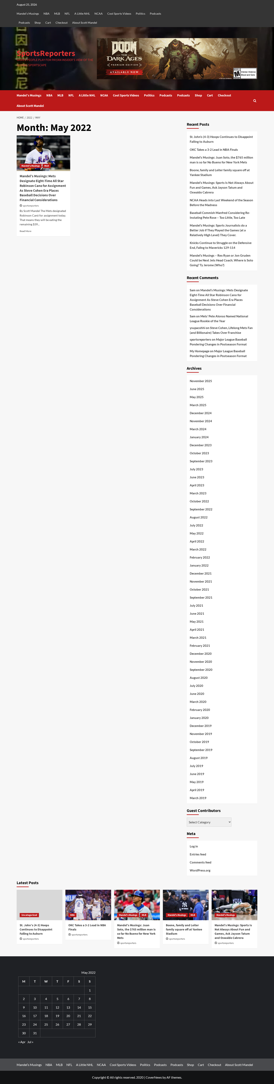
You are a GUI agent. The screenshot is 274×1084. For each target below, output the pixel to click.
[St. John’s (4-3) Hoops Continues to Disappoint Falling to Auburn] (39, 905)
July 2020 (196, 685)
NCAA (98, 13)
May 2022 (197, 533)
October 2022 (199, 501)
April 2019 (197, 790)
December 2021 (201, 573)
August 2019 (199, 758)
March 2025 (198, 405)
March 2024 (198, 429)
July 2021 (196, 605)
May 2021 (197, 621)
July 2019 (196, 766)
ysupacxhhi (197, 328)
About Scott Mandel (84, 22)
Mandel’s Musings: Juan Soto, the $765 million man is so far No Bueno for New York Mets (221, 160)
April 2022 (197, 541)
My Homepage (199, 351)
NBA (47, 13)
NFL (67, 13)
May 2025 (197, 397)
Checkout (62, 22)
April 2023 (197, 485)
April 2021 (197, 629)
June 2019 (197, 774)
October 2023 (199, 453)
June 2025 (197, 389)
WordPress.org (200, 870)
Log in (194, 846)
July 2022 (196, 525)
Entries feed (198, 854)
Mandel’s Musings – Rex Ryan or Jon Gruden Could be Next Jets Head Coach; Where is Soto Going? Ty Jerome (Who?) (221, 260)
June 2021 (197, 613)
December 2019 (201, 726)
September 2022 (201, 509)
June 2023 (197, 477)
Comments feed (200, 862)
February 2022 (200, 557)
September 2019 (201, 750)
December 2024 (201, 413)
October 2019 (199, 742)
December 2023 (201, 445)
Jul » (30, 1042)
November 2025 (201, 381)
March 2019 (198, 798)
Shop (38, 22)
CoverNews (154, 1077)
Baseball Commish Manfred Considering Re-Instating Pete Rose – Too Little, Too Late (220, 215)
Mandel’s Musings (28, 13)
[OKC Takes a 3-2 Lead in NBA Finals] (88, 905)
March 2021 (198, 637)
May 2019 (197, 782)
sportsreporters (31, 205)
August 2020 (199, 677)
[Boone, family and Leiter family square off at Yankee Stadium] (186, 905)
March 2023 (198, 493)
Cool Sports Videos (119, 13)
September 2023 (201, 461)
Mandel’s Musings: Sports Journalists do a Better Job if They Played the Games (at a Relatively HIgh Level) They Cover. (218, 230)
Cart (48, 22)
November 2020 (201, 661)
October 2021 (199, 589)
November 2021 (201, 581)
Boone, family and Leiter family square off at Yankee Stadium (220, 172)
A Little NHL (82, 13)
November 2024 (201, 421)
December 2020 (201, 653)
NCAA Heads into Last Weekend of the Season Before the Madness (221, 202)
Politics (140, 13)
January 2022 (199, 565)
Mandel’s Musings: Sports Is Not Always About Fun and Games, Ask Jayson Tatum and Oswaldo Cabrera (222, 187)
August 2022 (199, 517)
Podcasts (155, 13)
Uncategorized (29, 915)
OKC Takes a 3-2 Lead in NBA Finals (214, 149)
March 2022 (198, 549)
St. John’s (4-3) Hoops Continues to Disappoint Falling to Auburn (221, 139)
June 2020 (197, 693)
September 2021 (201, 597)
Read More (25, 231)
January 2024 (199, 437)
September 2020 (201, 669)
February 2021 (200, 645)
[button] (254, 100)
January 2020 (199, 718)
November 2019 (201, 734)
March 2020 (198, 701)
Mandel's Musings (30, 166)
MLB (57, 13)
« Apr (21, 1042)
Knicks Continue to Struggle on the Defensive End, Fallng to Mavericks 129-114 (221, 245)
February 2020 (200, 710)
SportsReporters (46, 53)
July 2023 (196, 469)
